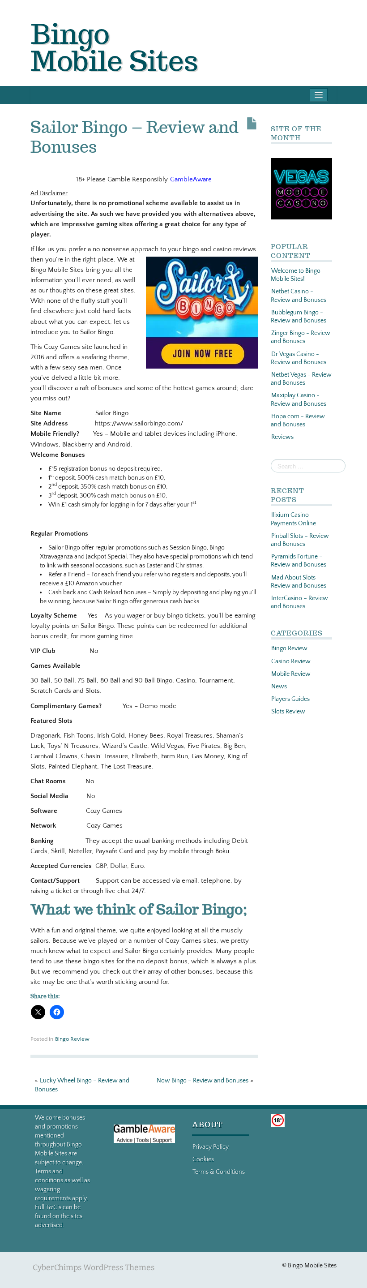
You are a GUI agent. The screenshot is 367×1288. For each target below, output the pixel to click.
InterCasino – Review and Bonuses (299, 602)
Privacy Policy (210, 1147)
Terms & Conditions (218, 1172)
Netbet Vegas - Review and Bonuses (301, 378)
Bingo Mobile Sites (114, 47)
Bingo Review (72, 1039)
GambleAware (191, 179)
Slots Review (288, 711)
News (279, 686)
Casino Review (291, 661)
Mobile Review (291, 674)
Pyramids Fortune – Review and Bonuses (298, 560)
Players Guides (290, 699)
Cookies (203, 1159)
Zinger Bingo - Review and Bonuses (300, 337)
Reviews (282, 437)
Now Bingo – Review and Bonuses (202, 1080)
